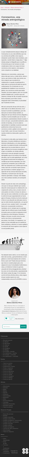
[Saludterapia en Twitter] (26, 449)
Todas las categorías (8, 431)
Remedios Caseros (8, 405)
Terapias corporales (8, 417)
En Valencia (6, 345)
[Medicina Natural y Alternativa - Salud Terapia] (14, 2)
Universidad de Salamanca (9, 311)
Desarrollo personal (8, 414)
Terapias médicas (7, 425)
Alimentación (6, 386)
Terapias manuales (8, 423)
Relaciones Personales (9, 403)
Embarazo (5, 394)
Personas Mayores (8, 400)
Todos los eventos (7, 363)
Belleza (5, 391)
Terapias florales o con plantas (11, 422)
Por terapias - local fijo (9, 351)
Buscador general (7, 340)
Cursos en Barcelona (8, 371)
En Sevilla (5, 346)
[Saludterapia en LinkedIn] (23, 452)
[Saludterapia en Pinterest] (26, 452)
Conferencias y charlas (9, 366)
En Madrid (5, 341)
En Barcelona (6, 343)
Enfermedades (7, 395)
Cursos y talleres (7, 364)
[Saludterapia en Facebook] (23, 449)
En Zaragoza (6, 348)
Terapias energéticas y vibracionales (12, 420)
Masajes (5, 415)
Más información (19, 318)
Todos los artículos (8, 407)
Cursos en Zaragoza (8, 376)
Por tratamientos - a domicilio (10, 356)
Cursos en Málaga (7, 377)
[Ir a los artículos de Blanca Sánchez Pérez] (4, 25)
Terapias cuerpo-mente (9, 418)
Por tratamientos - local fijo (10, 353)
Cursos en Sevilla (7, 374)
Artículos (7, 7)
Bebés (4, 389)
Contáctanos (6, 453)
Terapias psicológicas (8, 426)
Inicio (2, 7)
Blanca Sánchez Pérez (17, 7)
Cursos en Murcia (7, 379)
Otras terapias (6, 430)
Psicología (5, 402)
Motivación (6, 397)
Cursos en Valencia (8, 372)
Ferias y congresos (8, 368)
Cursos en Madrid (7, 369)
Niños (4, 399)
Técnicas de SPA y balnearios (10, 428)
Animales (5, 387)
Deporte (5, 392)
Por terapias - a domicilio (9, 354)
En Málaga (6, 350)
